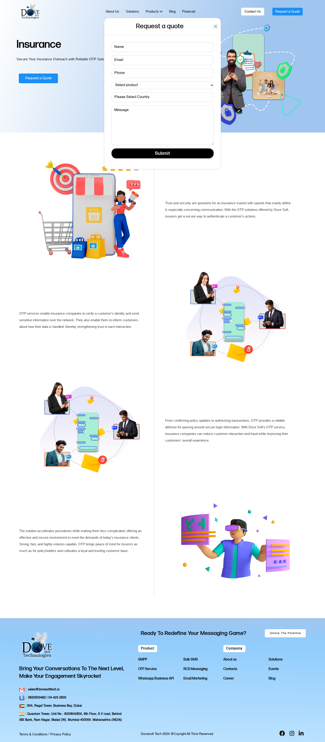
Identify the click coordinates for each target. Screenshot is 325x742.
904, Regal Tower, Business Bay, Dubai (53, 705)
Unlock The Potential (285, 633)
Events (274, 669)
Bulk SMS (191, 659)
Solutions (276, 659)
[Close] (215, 26)
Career (228, 678)
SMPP (142, 659)
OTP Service (147, 669)
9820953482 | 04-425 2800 (45, 697)
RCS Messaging (196, 669)
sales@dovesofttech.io (42, 689)
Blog (272, 678)
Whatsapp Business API (156, 678)
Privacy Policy (60, 734)
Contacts (230, 669)
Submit (162, 153)
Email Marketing (195, 678)
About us (230, 659)
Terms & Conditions (33, 734)
